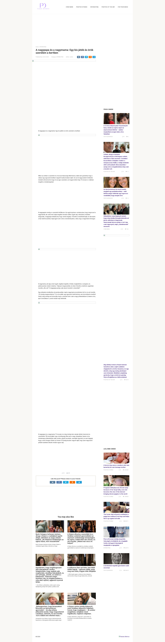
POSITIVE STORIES (81, 7)
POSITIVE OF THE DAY (108, 7)
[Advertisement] (82, 29)
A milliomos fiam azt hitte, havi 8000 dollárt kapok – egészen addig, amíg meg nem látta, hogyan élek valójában (81, 569)
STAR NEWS (69, 7)
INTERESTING (94, 7)
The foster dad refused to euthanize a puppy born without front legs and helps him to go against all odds (116, 516)
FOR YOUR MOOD (123, 7)
